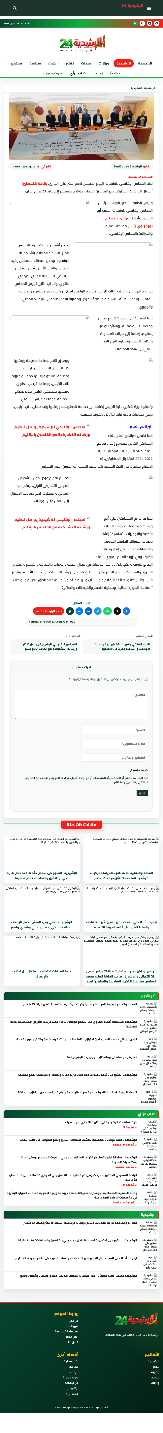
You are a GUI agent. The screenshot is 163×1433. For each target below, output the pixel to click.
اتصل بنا (73, 1342)
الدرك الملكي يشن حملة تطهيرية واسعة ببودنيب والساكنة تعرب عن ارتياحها (122, 647)
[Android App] (135, 23)
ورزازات (104, 63)
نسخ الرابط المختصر (49, 611)
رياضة (98, 73)
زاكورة (155, 1372)
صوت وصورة (52, 73)
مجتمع (16, 63)
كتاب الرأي (78, 73)
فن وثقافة (72, 1382)
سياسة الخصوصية (67, 1331)
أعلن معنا (72, 1336)
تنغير (70, 63)
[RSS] (142, 23)
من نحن (74, 1320)
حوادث (115, 73)
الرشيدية (123, 63)
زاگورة (53, 63)
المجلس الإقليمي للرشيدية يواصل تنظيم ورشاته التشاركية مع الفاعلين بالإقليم (48, 647)
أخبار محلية (71, 1361)
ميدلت (86, 63)
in (88, 611)
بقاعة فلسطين (34, 183)
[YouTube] (149, 23)
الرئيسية (145, 63)
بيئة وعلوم (72, 1388)
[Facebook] (156, 23)
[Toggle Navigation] (150, 8)
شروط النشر (71, 1326)
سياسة (35, 63)
